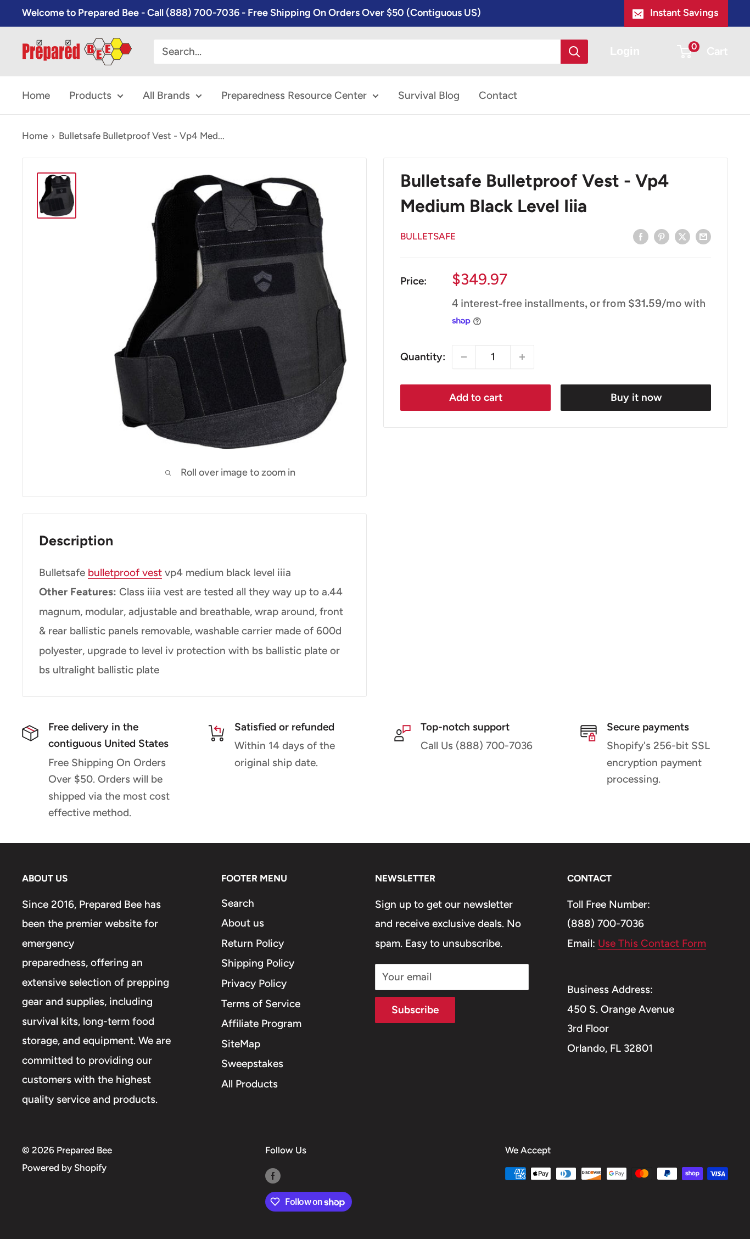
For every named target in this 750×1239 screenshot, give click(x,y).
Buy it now (636, 397)
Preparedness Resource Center (294, 95)
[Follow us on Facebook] (273, 1176)
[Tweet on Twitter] (682, 236)
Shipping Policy (257, 963)
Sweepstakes (252, 1063)
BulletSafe (428, 236)
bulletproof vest (125, 572)
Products (90, 95)
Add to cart (475, 397)
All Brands (166, 95)
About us (242, 923)
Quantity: (422, 356)
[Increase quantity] (522, 357)
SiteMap (240, 1043)
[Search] (574, 52)
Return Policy (252, 943)
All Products (249, 1084)
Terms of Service (260, 1003)
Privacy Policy (254, 983)
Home (36, 95)
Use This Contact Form (652, 943)
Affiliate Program (261, 1023)
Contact (498, 95)
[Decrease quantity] (463, 357)
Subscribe (415, 1009)
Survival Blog (429, 95)
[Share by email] (703, 236)
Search (237, 903)
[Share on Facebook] (640, 236)
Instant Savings (684, 13)
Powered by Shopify (64, 1167)
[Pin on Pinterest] (661, 236)
